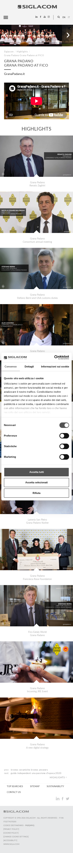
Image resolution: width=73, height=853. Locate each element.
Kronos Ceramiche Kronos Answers (29, 770)
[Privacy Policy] (11, 829)
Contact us (14, 792)
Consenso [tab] (11, 366)
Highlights (22, 52)
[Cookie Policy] (11, 833)
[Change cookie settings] (16, 837)
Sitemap (35, 786)
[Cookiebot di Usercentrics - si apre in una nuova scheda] (54, 357)
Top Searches (15, 786)
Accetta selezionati (36, 482)
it (69, 17)
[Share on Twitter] (67, 798)
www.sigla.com (11, 844)
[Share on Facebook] (62, 798)
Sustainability (55, 786)
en (63, 17)
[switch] (64, 435)
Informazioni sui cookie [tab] (55, 366)
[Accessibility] (10, 840)
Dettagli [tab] (29, 366)
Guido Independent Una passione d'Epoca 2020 (36, 773)
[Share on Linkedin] (58, 798)
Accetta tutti (36, 472)
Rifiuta (36, 493)
